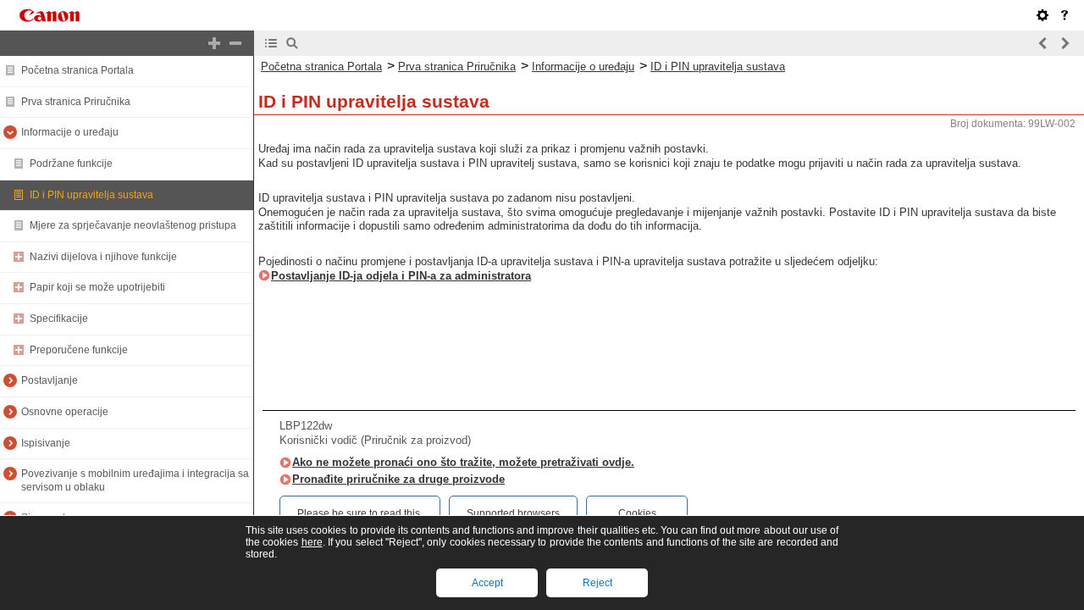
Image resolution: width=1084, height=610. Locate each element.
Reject (597, 583)
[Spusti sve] (235, 43)
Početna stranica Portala (77, 70)
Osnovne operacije (64, 412)
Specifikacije (59, 318)
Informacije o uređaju (70, 132)
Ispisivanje (45, 443)
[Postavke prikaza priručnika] (1042, 15)
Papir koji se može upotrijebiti (97, 287)
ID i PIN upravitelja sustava (91, 195)
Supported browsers (513, 513)
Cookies (637, 513)
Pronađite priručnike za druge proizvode (398, 479)
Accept (487, 583)
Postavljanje (49, 380)
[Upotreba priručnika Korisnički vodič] (1064, 15)
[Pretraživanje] (292, 43)
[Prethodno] (1043, 43)
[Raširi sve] (214, 43)
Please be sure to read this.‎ (360, 513)
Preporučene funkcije (79, 350)
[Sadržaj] (271, 43)
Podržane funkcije (71, 163)
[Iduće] (1064, 43)
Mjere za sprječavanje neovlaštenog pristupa (133, 225)
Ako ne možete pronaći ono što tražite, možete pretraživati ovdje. (463, 462)
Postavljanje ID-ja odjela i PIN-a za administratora (401, 275)
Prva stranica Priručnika (75, 102)
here (312, 542)
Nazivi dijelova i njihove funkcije (103, 257)
